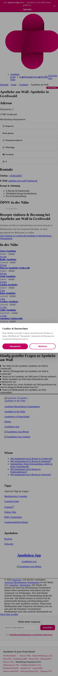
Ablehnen (42, 346)
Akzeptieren (15, 346)
